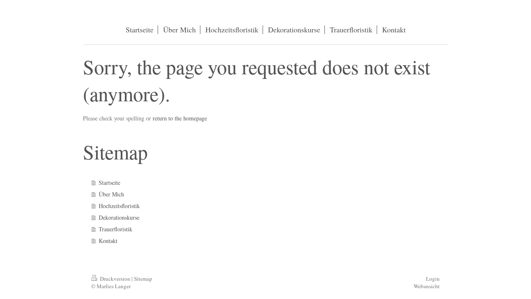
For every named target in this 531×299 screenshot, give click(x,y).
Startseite (109, 182)
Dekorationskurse (119, 217)
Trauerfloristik (115, 229)
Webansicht (427, 286)
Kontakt (108, 241)
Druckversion (115, 278)
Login (433, 278)
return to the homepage (180, 118)
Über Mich (111, 194)
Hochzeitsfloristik (119, 206)
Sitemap (143, 278)
